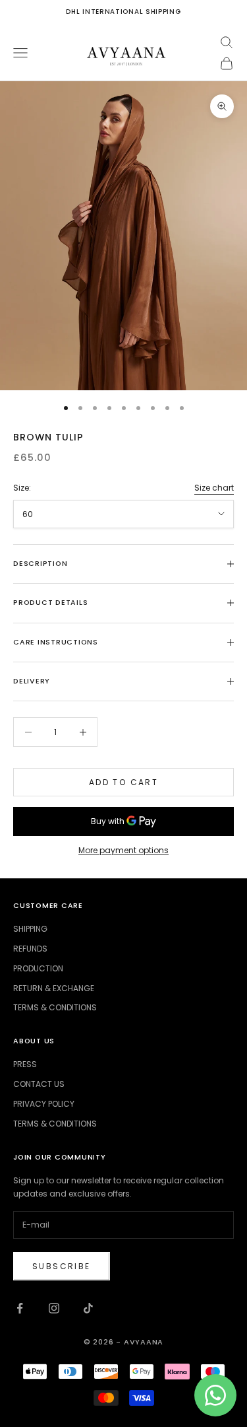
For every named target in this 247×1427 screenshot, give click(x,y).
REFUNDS (30, 948)
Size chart (214, 487)
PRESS (25, 1064)
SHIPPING (30, 928)
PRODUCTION (38, 968)
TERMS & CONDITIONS (55, 1007)
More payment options (123, 850)
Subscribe (61, 1266)
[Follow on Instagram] (54, 1308)
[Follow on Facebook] (19, 1308)
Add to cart (123, 782)
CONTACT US (39, 1084)
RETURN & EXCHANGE (53, 988)
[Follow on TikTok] (88, 1308)
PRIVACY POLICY (43, 1103)
